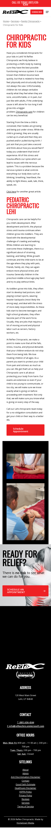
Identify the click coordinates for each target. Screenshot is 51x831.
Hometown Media (25, 823)
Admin (25, 773)
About (25, 769)
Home (6, 21)
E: (8, 726)
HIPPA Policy (25, 791)
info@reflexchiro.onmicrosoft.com (26, 726)
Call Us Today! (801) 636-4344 (25, 3)
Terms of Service (25, 806)
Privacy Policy (25, 795)
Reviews (25, 799)
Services (15, 21)
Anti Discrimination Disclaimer (25, 777)
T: (18, 722)
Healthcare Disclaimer (25, 788)
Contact (25, 780)
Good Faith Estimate (25, 784)
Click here (11, 191)
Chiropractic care (24, 111)
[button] (47, 12)
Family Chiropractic (30, 21)
